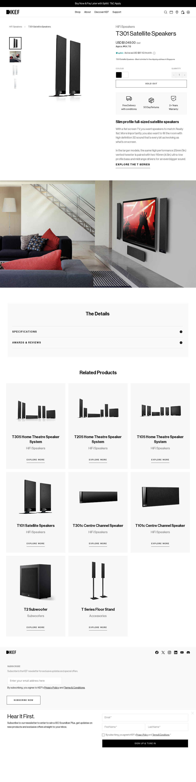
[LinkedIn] (175, 652)
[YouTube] (182, 652)
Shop (78, 12)
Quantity (176, 68)
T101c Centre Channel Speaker (160, 525)
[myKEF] (188, 12)
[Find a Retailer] (177, 12)
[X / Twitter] (163, 652)
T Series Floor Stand (98, 609)
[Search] (165, 12)
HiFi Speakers (15, 27)
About (87, 12)
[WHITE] (126, 75)
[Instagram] (169, 652)
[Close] (124, 12)
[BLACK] (119, 75)
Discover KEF (101, 12)
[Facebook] (156, 652)
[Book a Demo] (171, 12)
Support (117, 12)
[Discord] (188, 652)
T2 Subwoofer (35, 609)
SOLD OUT (151, 83)
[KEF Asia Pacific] (13, 12)
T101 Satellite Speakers (36, 525)
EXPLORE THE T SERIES (133, 164)
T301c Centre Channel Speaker (98, 525)
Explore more (36, 459)
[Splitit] (154, 53)
